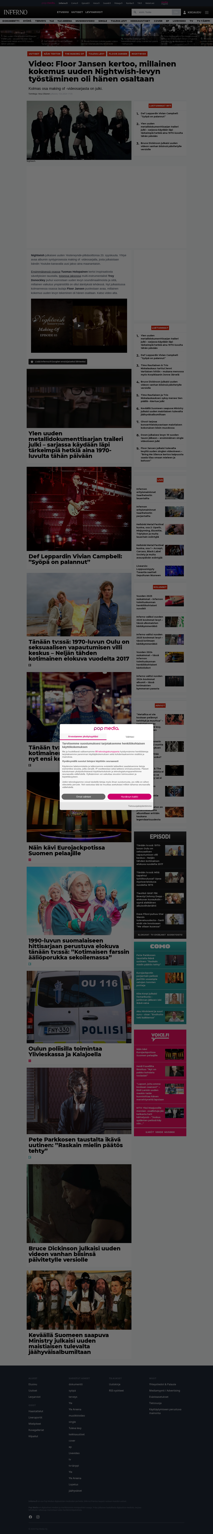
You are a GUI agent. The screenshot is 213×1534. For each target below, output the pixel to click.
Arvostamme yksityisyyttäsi (83, 736)
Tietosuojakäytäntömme (140, 806)
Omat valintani (83, 796)
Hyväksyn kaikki (129, 796)
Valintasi (130, 736)
